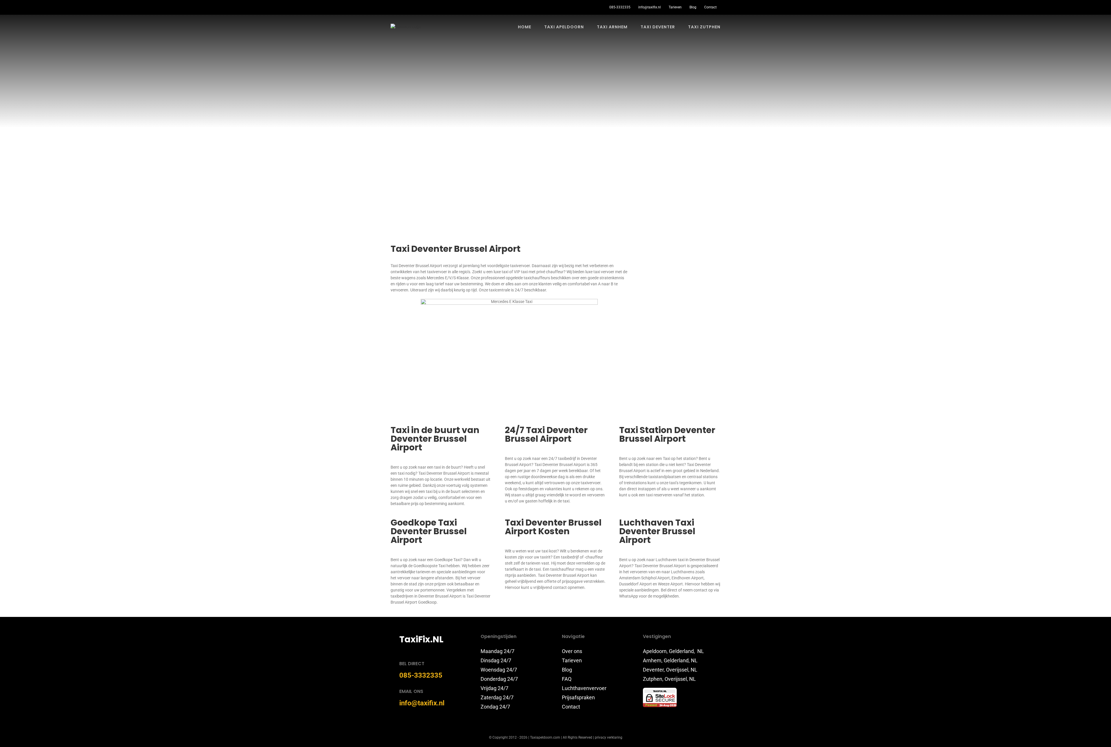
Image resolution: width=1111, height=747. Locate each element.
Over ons (572, 651)
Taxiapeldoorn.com (545, 737)
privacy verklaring (608, 737)
